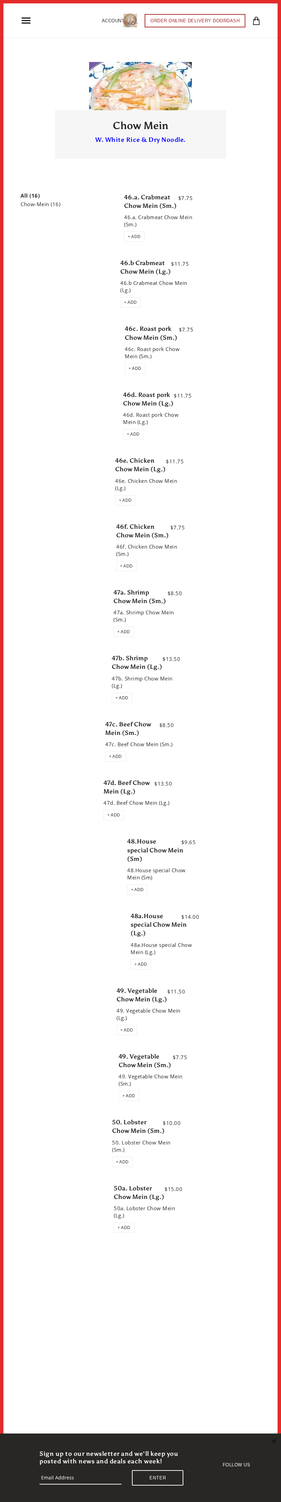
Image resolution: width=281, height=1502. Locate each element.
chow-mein (40, 204)
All (30, 195)
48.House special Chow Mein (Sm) (155, 850)
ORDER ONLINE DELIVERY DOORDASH (195, 20)
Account (113, 20)
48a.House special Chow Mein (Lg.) (159, 924)
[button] (134, 236)
